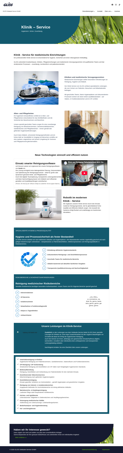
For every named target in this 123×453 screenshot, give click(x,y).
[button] (89, 449)
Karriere (117, 11)
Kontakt (99, 11)
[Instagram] (115, 4)
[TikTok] (119, 4)
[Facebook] (112, 4)
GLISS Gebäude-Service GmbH (11, 11)
